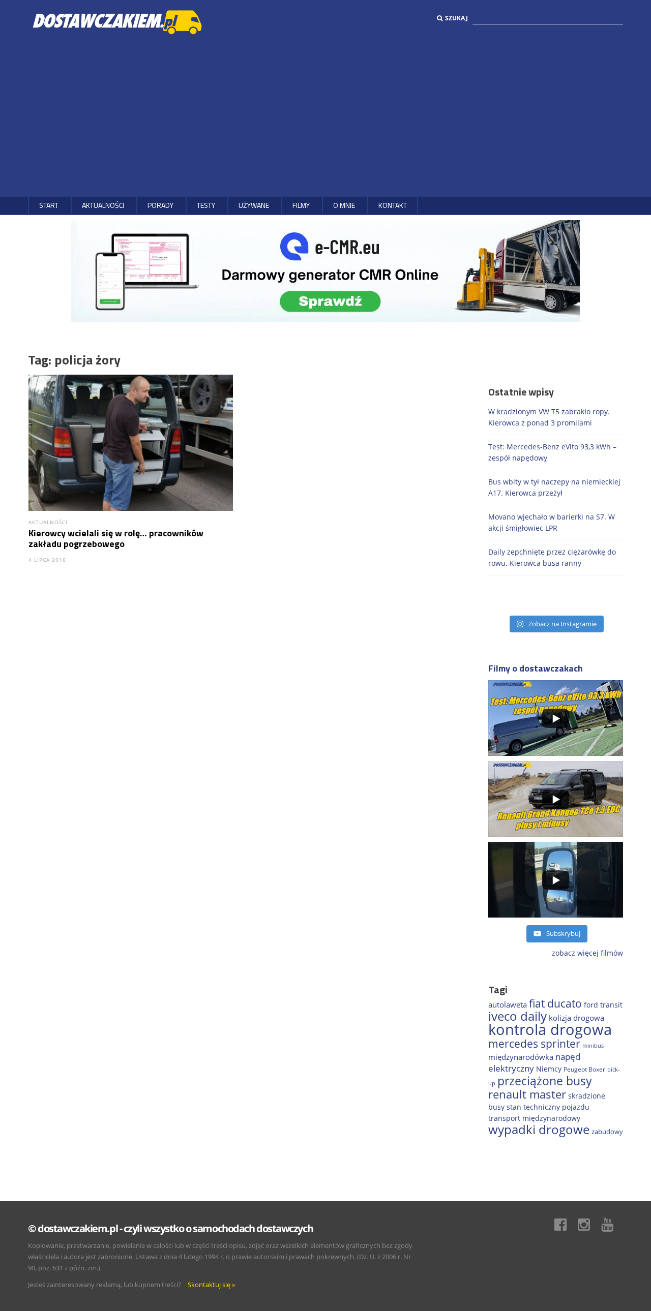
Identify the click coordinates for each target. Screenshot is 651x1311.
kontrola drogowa (550, 1029)
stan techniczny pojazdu (548, 1107)
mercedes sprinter (534, 1043)
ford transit (603, 1005)
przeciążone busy (544, 1081)
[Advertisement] (325, 115)
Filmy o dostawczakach (535, 668)
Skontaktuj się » (211, 1284)
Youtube (612, 1224)
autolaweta (507, 1004)
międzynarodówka (520, 1057)
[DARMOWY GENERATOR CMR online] (325, 270)
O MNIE (344, 205)
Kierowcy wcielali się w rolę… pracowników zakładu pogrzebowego (115, 538)
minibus (593, 1045)
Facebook (565, 1224)
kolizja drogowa (576, 1017)
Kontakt (392, 205)
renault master (527, 1094)
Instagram (589, 1224)
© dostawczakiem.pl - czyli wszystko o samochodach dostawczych (170, 1228)
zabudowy (607, 1131)
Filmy (301, 205)
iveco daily (517, 1016)
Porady (160, 205)
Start (48, 205)
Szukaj (456, 18)
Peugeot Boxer (584, 1069)
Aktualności (103, 205)
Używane (254, 205)
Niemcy (548, 1069)
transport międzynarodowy (534, 1118)
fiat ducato (555, 1003)
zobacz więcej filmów (587, 953)
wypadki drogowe (538, 1129)
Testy (206, 205)
